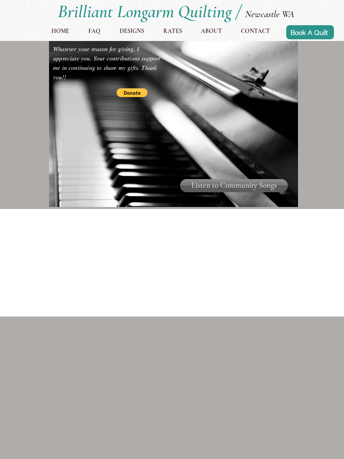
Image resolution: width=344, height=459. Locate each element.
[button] (132, 92)
